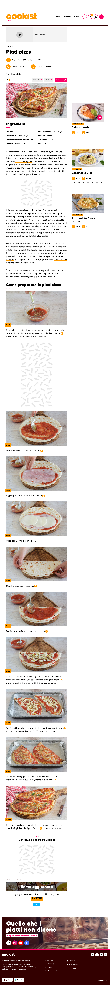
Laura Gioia (16, 74)
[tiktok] (8, 942)
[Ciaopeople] (103, 980)
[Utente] (96, 16)
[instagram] (14, 942)
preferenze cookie (51, 970)
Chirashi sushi (80, 127)
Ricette (67, 17)
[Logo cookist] (21, 17)
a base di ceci (60, 259)
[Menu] (101, 16)
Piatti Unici (9, 880)
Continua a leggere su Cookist (36, 839)
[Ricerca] (84, 16)
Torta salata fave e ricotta (83, 220)
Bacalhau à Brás (82, 172)
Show (76, 17)
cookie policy (50, 964)
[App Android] (19, 980)
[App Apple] (7, 980)
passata (44, 236)
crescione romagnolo (23, 276)
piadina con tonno (46, 276)
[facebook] (26, 942)
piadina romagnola (23, 161)
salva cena (34, 151)
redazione (48, 967)
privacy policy (50, 961)
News (58, 17)
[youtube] (20, 942)
